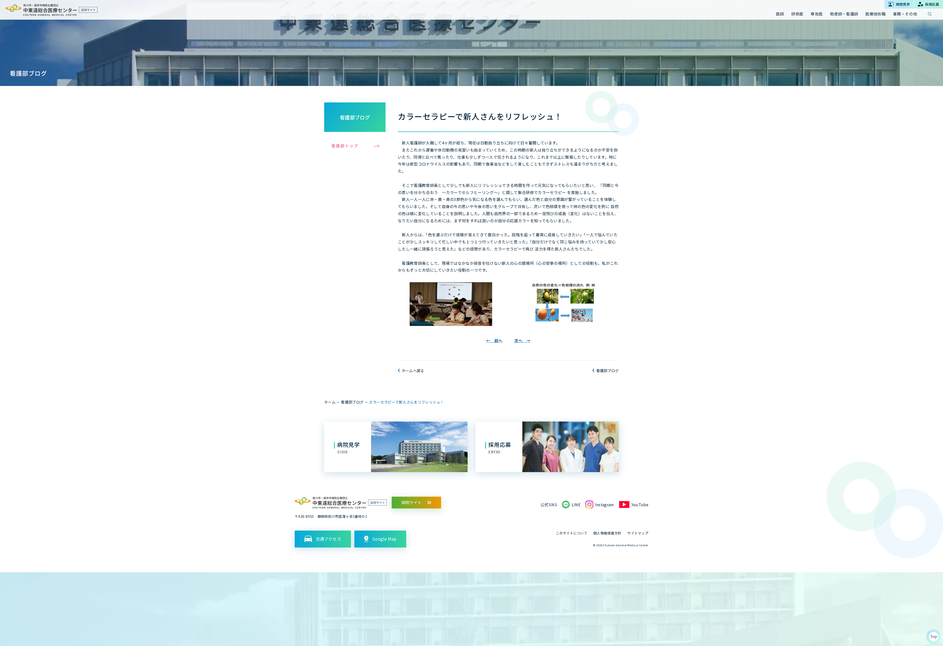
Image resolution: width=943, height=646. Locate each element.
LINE (576, 504)
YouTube (639, 504)
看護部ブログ (355, 117)
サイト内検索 (930, 14)
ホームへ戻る (413, 370)
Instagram (604, 504)
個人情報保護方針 (607, 533)
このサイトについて (572, 533)
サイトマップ (637, 533)
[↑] (933, 636)
